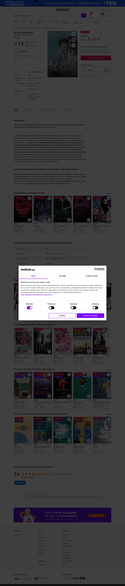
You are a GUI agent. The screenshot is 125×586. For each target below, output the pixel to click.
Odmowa (62, 315)
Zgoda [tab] (33, 276)
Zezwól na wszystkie (90, 315)
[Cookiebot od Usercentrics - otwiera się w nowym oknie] (95, 269)
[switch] (51, 307)
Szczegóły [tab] (62, 276)
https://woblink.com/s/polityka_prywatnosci (36, 295)
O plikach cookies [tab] (92, 276)
